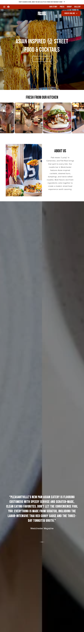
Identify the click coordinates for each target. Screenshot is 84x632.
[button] (4, 13)
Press (62, 7)
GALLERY (77, 7)
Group (69, 7)
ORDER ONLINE (42, 59)
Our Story (53, 7)
